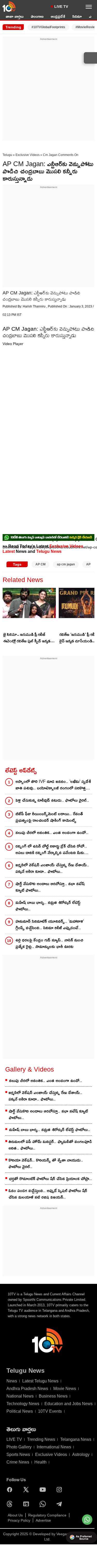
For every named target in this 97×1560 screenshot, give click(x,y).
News (11, 1381)
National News (20, 1396)
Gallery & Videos (29, 1069)
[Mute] (3, 574)
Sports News (18, 1454)
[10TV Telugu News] (9, 6)
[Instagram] (60, 1489)
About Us (15, 1515)
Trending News (41, 1439)
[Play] (3, 553)
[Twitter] (27, 1489)
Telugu (7, 155)
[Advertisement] (48, 90)
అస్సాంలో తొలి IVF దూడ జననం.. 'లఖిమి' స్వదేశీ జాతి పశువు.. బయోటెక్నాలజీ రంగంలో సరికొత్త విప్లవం (53, 785)
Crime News (17, 1462)
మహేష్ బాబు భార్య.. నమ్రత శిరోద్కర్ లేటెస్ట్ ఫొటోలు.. (48, 905)
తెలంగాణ (37, 16)
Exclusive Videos (28, 155)
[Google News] (27, 1504)
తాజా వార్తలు (15, 16)
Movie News (64, 1388)
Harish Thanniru (34, 306)
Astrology (80, 1454)
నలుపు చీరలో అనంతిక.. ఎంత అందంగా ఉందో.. (52, 832)
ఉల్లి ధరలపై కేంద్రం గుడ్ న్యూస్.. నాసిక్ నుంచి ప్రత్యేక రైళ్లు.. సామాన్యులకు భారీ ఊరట (49, 943)
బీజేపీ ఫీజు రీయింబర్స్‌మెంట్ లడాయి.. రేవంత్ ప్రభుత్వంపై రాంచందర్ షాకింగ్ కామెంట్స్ (49, 817)
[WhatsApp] (44, 1504)
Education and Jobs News (68, 1403)
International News (54, 1447)
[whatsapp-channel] (48, 537)
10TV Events (50, 1411)
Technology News (22, 1403)
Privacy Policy (19, 1520)
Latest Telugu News (40, 1381)
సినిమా (77, 16)
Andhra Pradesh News (27, 1388)
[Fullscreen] (3, 579)
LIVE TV (61, 6)
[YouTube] (44, 1489)
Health (40, 1462)
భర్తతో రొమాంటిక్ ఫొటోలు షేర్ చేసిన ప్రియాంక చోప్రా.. (50, 1178)
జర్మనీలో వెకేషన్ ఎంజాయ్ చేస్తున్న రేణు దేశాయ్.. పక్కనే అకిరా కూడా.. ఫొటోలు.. (52, 868)
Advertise (43, 1520)
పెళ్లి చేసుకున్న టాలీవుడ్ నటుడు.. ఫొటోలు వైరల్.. (52, 800)
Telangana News (75, 1439)
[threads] (10, 1504)
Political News (19, 1411)
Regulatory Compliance (47, 1515)
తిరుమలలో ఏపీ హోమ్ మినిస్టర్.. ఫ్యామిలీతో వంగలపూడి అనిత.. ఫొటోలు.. (50, 1145)
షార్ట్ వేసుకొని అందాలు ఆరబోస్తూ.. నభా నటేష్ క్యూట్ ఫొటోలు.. (50, 887)
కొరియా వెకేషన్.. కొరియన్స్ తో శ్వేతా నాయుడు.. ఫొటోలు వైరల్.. (46, 1163)
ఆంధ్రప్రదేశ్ (58, 16)
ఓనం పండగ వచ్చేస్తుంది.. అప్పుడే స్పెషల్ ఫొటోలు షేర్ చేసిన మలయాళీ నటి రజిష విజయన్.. (48, 1194)
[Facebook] (10, 1489)
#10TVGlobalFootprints (48, 27)
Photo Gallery (19, 1447)
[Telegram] (60, 1504)
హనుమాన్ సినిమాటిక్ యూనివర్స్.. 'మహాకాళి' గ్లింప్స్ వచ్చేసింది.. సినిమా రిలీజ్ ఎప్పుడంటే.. (50, 924)
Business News (53, 1396)
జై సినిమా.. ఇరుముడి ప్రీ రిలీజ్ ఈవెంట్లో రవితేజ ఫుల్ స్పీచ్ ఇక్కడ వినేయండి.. (26, 638)
